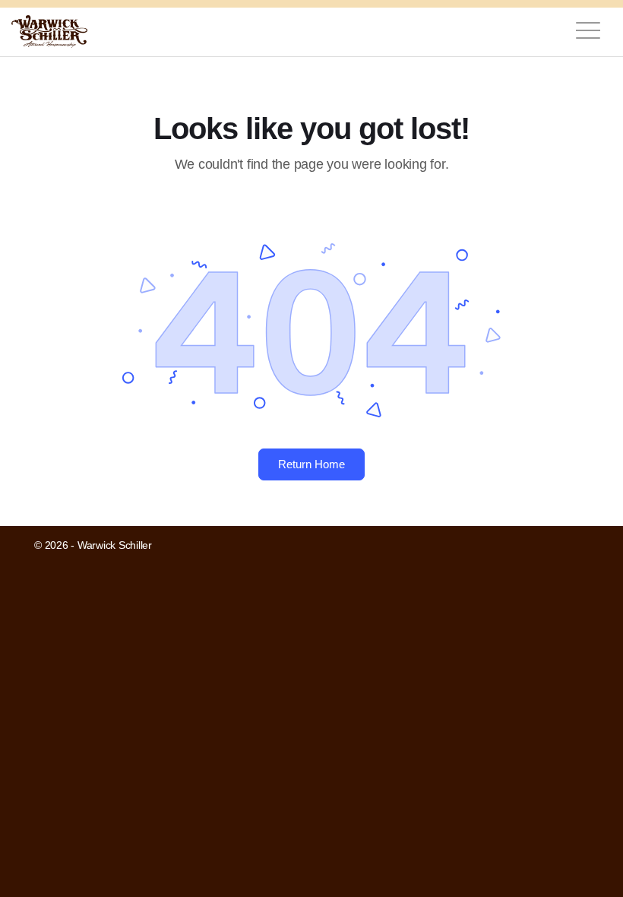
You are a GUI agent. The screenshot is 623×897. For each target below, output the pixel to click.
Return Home (311, 464)
